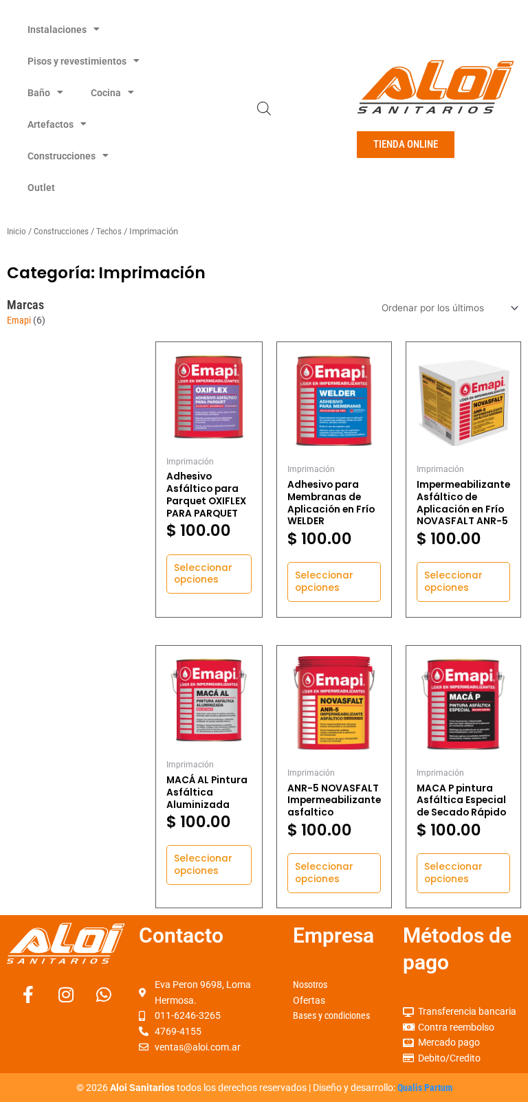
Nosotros (310, 984)
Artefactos (51, 124)
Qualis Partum (424, 1087)
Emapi (19, 320)
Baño (39, 92)
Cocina (106, 92)
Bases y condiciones (331, 1015)
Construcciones (62, 155)
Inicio (16, 231)
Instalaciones (57, 29)
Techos (109, 231)
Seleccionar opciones (203, 574)
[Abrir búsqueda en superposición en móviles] (264, 108)
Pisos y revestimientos (77, 61)
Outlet (41, 187)
